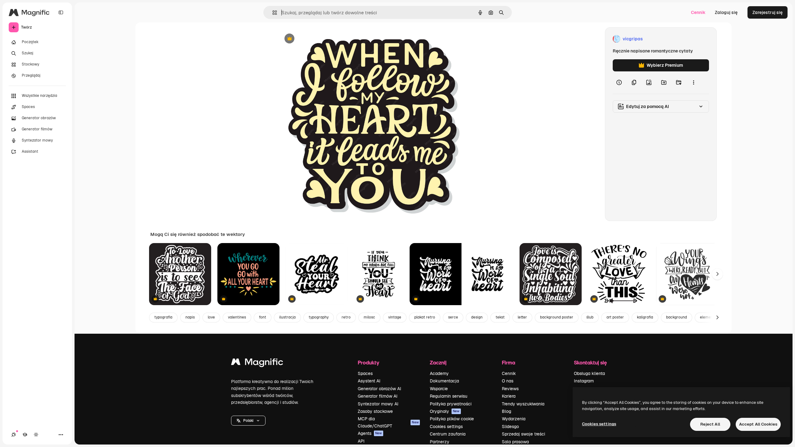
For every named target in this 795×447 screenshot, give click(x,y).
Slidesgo (510, 426)
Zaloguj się (726, 12)
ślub (589, 317)
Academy (439, 373)
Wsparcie (439, 388)
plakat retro (424, 317)
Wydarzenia (513, 419)
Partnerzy (439, 442)
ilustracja (287, 317)
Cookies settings (446, 426)
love (211, 317)
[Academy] (25, 435)
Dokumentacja (444, 381)
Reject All (710, 424)
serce (453, 317)
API (361, 441)
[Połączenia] (14, 435)
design (477, 317)
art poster (615, 317)
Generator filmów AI (378, 396)
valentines (237, 317)
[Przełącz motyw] (36, 435)
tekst (500, 317)
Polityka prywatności (450, 404)
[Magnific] (257, 363)
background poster (556, 317)
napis (190, 317)
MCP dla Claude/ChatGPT (388, 422)
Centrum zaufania (448, 434)
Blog (506, 411)
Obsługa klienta (589, 373)
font (262, 317)
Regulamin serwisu (448, 396)
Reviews (510, 388)
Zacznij (438, 362)
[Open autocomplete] (272, 12)
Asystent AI (369, 381)
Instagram (584, 381)
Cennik (698, 12)
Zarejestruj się (767, 12)
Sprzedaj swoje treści (523, 434)
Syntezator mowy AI (378, 404)
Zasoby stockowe (375, 411)
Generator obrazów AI (379, 388)
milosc (369, 317)
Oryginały (445, 411)
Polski (248, 420)
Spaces (365, 373)
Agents (370, 433)
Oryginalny (321, 39)
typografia (163, 317)
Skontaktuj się (590, 362)
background (676, 317)
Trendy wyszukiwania (523, 404)
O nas (507, 381)
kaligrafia (645, 317)
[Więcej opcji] (693, 82)
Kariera (509, 396)
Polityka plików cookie (452, 419)
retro (346, 317)
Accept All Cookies (758, 424)
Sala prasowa (515, 442)
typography (319, 317)
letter (522, 317)
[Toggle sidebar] (61, 12)
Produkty (368, 362)
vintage (394, 317)
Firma (508, 362)
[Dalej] (717, 274)
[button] (248, 421)
